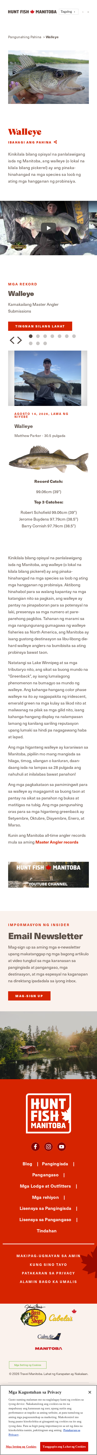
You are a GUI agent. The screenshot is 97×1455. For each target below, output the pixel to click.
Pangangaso (45, 1174)
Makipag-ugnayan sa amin (48, 1255)
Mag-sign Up (29, 996)
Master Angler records (56, 842)
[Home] (32, 12)
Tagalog (66, 11)
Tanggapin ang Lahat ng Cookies (64, 1446)
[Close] (90, 1392)
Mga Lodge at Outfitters (45, 1186)
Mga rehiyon (45, 1197)
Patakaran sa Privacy (48, 1273)
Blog (27, 1163)
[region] (48, 1420)
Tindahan (47, 1230)
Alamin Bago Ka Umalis (48, 1281)
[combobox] (69, 12)
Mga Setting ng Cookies (27, 1365)
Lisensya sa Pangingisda (46, 1208)
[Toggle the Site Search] (82, 11)
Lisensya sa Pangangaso (45, 1219)
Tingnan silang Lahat (40, 326)
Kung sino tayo (48, 1264)
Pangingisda (55, 1163)
